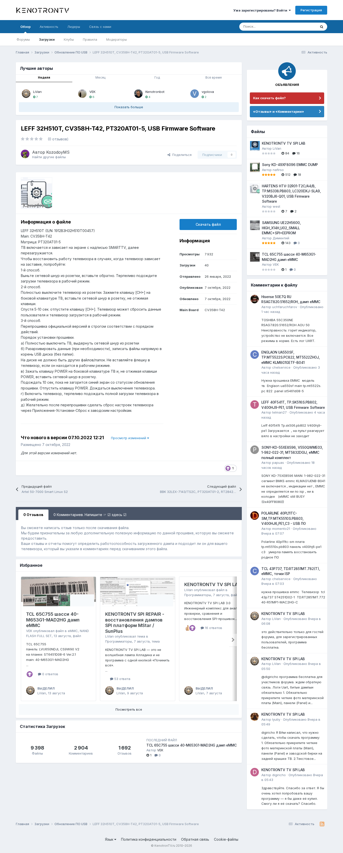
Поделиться (181, 155)
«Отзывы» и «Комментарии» (278, 111)
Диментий (281, 238)
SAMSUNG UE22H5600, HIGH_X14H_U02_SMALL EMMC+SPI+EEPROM (281, 228)
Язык (109, 839)
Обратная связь (195, 839)
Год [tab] (157, 77)
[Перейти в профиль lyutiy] (254, 716)
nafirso (278, 170)
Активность (49, 27)
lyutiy (276, 719)
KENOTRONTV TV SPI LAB (212, 584)
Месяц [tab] (100, 77)
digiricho (279, 775)
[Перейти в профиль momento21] (254, 515)
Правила (90, 39)
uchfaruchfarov (284, 307)
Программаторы (118, 641)
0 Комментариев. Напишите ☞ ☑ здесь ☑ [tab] (90, 515)
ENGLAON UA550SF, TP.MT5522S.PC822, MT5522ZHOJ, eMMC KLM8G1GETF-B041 (290, 357)
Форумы (23, 39)
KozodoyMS (58, 152)
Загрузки (47, 39)
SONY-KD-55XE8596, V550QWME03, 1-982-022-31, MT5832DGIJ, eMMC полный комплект (292, 452)
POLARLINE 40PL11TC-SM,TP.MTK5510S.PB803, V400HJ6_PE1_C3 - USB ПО (283, 518)
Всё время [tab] (213, 77)
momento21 (281, 529)
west (276, 206)
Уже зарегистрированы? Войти (261, 10)
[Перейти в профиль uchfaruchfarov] (254, 299)
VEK (92, 92)
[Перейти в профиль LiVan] (26, 93)
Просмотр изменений (129, 438)
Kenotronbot (154, 92)
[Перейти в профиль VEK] (82, 93)
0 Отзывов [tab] (33, 515)
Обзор (25, 27)
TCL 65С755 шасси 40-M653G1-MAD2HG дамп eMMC (53, 619)
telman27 (279, 412)
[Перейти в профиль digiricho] (254, 772)
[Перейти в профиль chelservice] (254, 354)
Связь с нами (100, 27)
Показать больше (129, 107)
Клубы (69, 39)
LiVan (37, 92)
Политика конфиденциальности (148, 839)
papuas (278, 463)
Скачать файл (208, 224)
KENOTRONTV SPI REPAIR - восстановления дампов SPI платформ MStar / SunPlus (134, 622)
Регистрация (311, 10)
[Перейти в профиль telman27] (254, 404)
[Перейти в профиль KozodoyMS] (25, 154)
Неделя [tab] (44, 77)
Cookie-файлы (226, 839)
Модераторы (116, 39)
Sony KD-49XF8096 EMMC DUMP (290, 165)
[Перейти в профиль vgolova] (194, 93)
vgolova (208, 92)
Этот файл (301, 26)
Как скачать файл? (269, 98)
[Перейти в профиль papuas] (254, 449)
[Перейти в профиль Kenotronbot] (138, 93)
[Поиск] (321, 27)
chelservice (281, 367)
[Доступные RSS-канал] (322, 824)
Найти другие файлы (49, 157)
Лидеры (73, 27)
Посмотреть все (129, 709)
